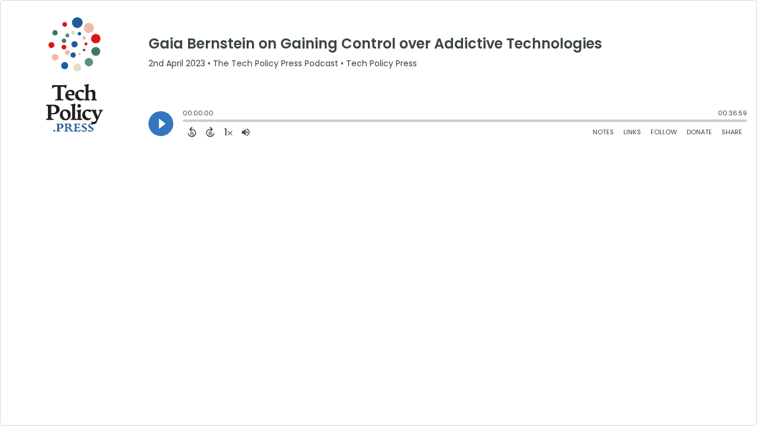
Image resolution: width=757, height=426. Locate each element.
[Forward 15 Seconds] (210, 132)
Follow (664, 132)
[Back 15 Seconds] (192, 132)
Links (632, 132)
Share (732, 132)
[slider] (186, 122)
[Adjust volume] (245, 132)
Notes (603, 132)
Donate (699, 132)
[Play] (160, 123)
